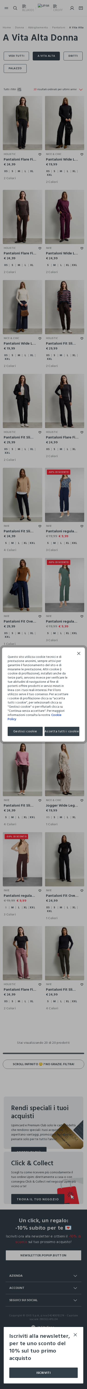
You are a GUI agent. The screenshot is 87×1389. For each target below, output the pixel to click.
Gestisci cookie (25, 731)
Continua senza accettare (79, 654)
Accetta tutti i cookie (62, 731)
